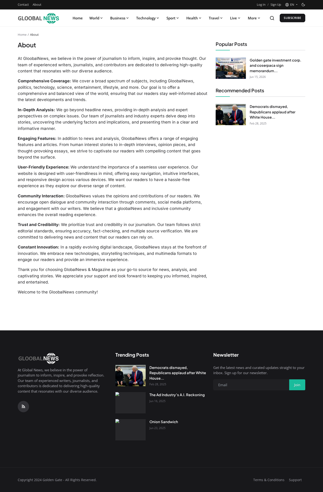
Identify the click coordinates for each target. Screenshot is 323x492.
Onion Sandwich (163, 421)
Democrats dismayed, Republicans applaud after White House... (272, 111)
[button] (291, 4)
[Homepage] (39, 18)
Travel (214, 18)
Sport (170, 18)
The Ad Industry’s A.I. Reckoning (177, 394)
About (37, 4)
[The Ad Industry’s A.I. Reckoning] (130, 402)
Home (78, 18)
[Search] (272, 18)
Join (297, 384)
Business (117, 18)
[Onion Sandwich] (130, 429)
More (252, 18)
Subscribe (292, 18)
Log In (261, 4)
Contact (23, 4)
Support (295, 480)
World (94, 18)
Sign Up (276, 4)
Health (192, 18)
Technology (146, 18)
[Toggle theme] (303, 5)
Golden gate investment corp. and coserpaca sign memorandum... (275, 65)
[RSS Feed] (23, 406)
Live (233, 18)
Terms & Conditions (268, 480)
